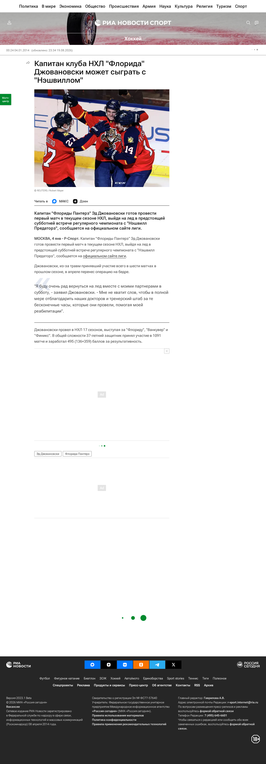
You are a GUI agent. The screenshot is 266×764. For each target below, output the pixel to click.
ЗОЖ (103, 678)
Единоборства (153, 678)
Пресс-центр (138, 685)
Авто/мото (131, 678)
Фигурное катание (67, 678)
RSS (197, 685)
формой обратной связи (217, 711)
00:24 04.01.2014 (17, 50)
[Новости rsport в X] (173, 665)
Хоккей (115, 678)
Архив (208, 685)
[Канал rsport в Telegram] (157, 665)
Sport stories (175, 678)
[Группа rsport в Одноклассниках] (141, 665)
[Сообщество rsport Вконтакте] (125, 665)
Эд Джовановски (48, 453)
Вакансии (13, 706)
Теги (205, 678)
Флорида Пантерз (77, 453)
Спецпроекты (63, 685)
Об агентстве (162, 685)
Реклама (83, 685)
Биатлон (89, 678)
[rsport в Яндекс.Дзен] (109, 665)
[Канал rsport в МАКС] (92, 665)
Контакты (183, 685)
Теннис (193, 678)
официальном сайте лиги (104, 256)
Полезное (220, 678)
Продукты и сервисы (109, 685)
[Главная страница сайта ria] (119, 22)
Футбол (44, 678)
